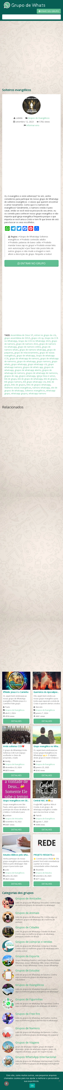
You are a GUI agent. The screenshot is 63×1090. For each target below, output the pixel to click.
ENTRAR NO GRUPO (32, 263)
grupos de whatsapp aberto (28, 370)
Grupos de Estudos (44, 873)
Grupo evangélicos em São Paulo (16, 800)
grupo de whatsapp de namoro (24, 358)
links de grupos (18, 384)
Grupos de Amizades (14, 818)
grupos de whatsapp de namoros (41, 373)
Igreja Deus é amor (46, 376)
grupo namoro (44, 361)
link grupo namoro (13, 381)
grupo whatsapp (19, 364)
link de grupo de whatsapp (30, 378)
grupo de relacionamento (26, 352)
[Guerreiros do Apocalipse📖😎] (47, 680)
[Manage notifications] (6, 1083)
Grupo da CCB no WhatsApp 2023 (34, 341)
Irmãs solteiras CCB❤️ (13, 746)
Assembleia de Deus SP (22, 335)
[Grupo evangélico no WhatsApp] (47, 734)
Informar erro (32, 125)
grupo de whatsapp (26, 355)
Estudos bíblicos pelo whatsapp (16, 854)
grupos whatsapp (27, 376)
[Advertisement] (31, 55)
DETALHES (16, 721)
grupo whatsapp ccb (37, 364)
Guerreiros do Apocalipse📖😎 (47, 692)
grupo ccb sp (37, 338)
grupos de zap (11, 376)
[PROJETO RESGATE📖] (47, 843)
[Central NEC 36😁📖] (47, 789)
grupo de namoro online (29, 346)
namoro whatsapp (41, 387)
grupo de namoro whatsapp (32, 349)
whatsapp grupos (19, 393)
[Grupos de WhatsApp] (24, 4)
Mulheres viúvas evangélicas (17, 387)
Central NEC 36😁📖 (43, 800)
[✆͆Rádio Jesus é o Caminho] (16, 680)
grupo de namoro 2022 (27, 343)
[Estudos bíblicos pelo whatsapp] (16, 843)
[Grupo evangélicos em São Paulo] (16, 789)
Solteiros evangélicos (35, 390)
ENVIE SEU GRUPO (49, 11)
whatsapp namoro (37, 393)
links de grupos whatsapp (39, 384)
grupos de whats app (33, 367)
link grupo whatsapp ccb (34, 381)
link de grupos (50, 378)
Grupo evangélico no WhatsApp (47, 746)
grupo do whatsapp (26, 361)
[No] (59, 1080)
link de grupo (10, 378)
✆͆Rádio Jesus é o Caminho (16, 692)
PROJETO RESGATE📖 (44, 854)
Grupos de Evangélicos (39, 118)
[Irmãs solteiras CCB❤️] (16, 734)
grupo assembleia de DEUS (17, 338)
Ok (32, 1085)
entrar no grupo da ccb (45, 335)
